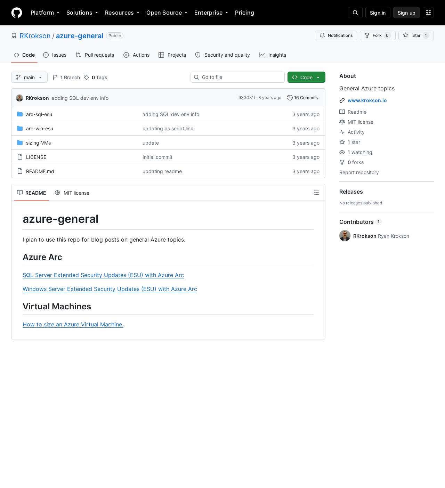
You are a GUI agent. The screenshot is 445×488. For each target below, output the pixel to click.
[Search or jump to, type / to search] (355, 12)
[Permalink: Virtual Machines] (18, 306)
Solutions (79, 12)
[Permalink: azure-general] (18, 219)
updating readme (162, 171)
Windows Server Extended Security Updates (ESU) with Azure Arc (110, 288)
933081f (246, 97)
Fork (381, 35)
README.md (40, 171)
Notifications (340, 35)
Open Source (164, 12)
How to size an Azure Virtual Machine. (73, 324)
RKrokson (35, 36)
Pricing (244, 12)
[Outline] (316, 192)
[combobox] (240, 77)
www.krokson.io (367, 100)
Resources (119, 12)
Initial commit (157, 157)
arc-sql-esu (39, 114)
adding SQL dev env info (80, 98)
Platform (42, 12)
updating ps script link (168, 128)
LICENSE (36, 157)
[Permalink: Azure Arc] (18, 257)
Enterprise (208, 12)
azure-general (79, 36)
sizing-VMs (38, 143)
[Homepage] (16, 12)
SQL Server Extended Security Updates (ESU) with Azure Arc (103, 274)
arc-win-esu (39, 128)
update (151, 143)
